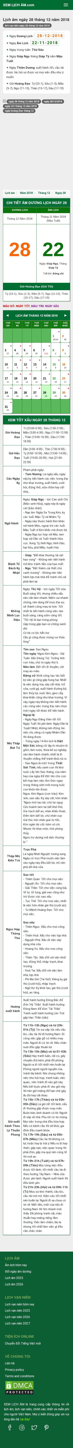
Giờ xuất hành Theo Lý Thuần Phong (12, 1128)
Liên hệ (10, 1363)
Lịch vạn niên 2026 (17, 1317)
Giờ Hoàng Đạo (12, 435)
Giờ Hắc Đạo (14, 456)
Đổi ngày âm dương (18, 1271)
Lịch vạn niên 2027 (17, 1323)
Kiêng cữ (29, 675)
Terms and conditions (19, 1376)
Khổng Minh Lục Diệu (13, 615)
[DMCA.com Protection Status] (19, 1387)
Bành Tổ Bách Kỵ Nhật (14, 568)
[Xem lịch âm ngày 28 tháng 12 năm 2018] (45, 388)
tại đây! (25, 1419)
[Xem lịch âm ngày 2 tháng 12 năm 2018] (64, 332)
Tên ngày (29, 653)
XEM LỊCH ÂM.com (18, 4)
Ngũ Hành (11, 523)
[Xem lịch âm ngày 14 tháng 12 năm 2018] (45, 360)
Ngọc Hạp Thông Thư (13, 934)
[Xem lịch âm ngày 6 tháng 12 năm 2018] (35, 346)
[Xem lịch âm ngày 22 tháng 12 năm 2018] (54, 374)
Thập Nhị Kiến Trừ (13, 858)
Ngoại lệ (29, 715)
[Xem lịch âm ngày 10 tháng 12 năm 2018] (7, 360)
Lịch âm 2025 (14, 1278)
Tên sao (28, 649)
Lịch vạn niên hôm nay (19, 1304)
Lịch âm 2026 (14, 1284)
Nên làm (29, 667)
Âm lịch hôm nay (16, 1265)
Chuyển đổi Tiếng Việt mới (23, 1343)
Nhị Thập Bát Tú (13, 746)
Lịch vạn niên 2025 (17, 1310)
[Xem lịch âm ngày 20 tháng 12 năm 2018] (35, 374)
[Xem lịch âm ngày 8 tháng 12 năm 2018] (54, 346)
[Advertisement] (36, 151)
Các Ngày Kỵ (13, 481)
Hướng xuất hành (13, 1009)
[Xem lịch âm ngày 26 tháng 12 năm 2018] (26, 388)
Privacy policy (14, 1370)
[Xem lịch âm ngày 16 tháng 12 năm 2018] (64, 360)
